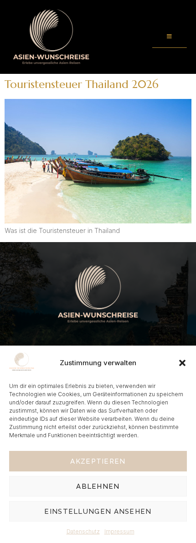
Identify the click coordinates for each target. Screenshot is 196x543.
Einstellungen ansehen (97, 511)
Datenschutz (83, 531)
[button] (182, 362)
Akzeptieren (97, 461)
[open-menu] (169, 37)
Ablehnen (97, 486)
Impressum (119, 531)
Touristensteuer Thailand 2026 (82, 84)
